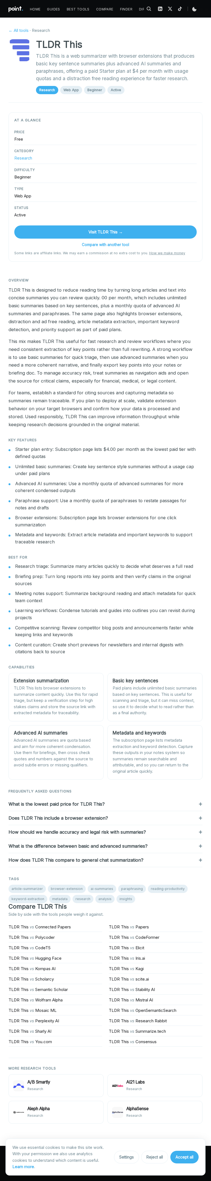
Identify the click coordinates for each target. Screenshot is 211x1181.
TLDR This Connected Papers (40, 926)
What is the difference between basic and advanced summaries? (78, 846)
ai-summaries (102, 889)
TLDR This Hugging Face (35, 958)
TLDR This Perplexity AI (34, 1020)
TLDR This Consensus (133, 1041)
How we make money (167, 253)
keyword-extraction (28, 899)
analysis (105, 899)
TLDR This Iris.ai (127, 958)
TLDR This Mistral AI (131, 1000)
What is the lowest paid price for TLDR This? (57, 804)
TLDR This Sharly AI (30, 1031)
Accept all (184, 1157)
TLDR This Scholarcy (31, 979)
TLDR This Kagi (126, 968)
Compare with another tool (105, 244)
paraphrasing (132, 889)
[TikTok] (180, 9)
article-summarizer (27, 889)
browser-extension (67, 889)
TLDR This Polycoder (32, 937)
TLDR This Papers (129, 926)
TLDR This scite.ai (129, 979)
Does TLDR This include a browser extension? (58, 818)
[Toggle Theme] (194, 9)
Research (47, 90)
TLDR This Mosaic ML (33, 1010)
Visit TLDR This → (105, 231)
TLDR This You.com (30, 1041)
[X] (170, 9)
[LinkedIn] (160, 9)
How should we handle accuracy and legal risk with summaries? (77, 832)
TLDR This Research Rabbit (138, 1020)
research (83, 899)
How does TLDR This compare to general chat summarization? (76, 860)
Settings (126, 1157)
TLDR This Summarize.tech (137, 1031)
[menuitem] (35, 9)
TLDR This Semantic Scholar (38, 989)
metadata (60, 899)
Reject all (154, 1157)
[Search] (149, 9)
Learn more (23, 1166)
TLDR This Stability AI (132, 989)
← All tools (19, 30)
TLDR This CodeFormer (134, 937)
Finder (126, 9)
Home (35, 9)
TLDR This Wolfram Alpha (36, 1000)
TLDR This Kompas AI (32, 968)
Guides (53, 9)
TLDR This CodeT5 (30, 947)
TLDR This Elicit (126, 947)
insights (126, 899)
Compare (104, 9)
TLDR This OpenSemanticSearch (142, 1010)
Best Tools (78, 9)
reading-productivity (168, 889)
